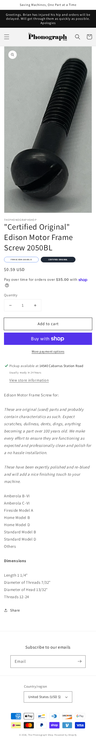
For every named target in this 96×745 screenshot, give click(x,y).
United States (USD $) (44, 697)
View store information (29, 380)
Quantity (10, 295)
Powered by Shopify (65, 734)
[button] (7, 37)
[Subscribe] (79, 661)
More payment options (48, 351)
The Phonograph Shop (40, 734)
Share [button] (15, 610)
